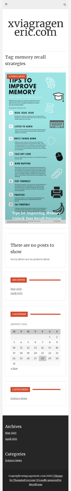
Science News (17, 76)
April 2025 (17, 293)
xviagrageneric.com (35, 27)
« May (14, 368)
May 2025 (16, 289)
